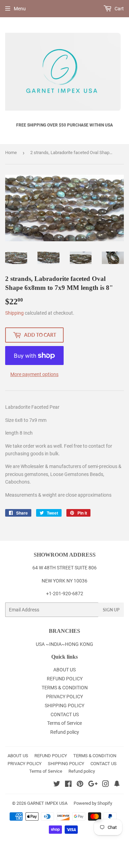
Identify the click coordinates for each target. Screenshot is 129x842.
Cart (119, 8)
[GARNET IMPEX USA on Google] (93, 785)
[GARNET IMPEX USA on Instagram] (105, 785)
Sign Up (111, 609)
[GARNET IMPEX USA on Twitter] (56, 785)
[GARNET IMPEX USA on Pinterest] (80, 785)
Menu (20, 8)
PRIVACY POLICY (64, 696)
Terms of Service (64, 723)
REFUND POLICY (65, 678)
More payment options (34, 374)
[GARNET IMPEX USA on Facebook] (68, 785)
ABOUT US (64, 669)
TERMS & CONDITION (65, 687)
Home (11, 152)
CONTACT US (65, 714)
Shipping (14, 313)
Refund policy (64, 732)
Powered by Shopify (93, 803)
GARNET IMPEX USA (47, 803)
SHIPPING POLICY (64, 705)
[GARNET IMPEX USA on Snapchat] (117, 785)
